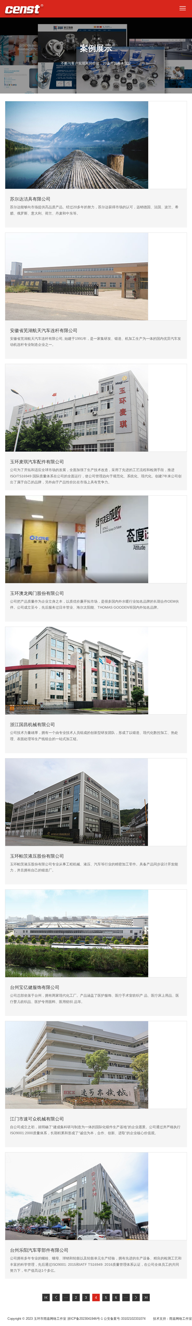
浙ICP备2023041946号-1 (85, 1318)
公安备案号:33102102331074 (125, 1318)
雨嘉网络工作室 (180, 1318)
